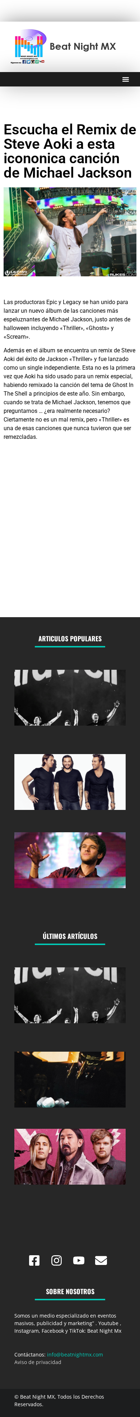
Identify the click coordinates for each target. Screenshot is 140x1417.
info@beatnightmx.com (75, 1354)
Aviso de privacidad (37, 1362)
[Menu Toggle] (125, 79)
